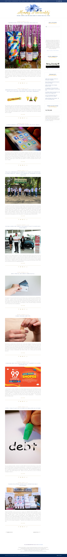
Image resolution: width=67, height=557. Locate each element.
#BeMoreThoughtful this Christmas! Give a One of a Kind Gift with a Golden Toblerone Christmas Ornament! (23, 90)
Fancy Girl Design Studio (13, 555)
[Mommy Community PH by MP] (53, 67)
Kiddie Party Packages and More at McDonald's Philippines (51, 79)
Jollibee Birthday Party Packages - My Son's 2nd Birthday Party (52, 99)
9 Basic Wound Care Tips (23, 316)
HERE (48, 119)
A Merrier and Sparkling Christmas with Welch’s (23, 22)
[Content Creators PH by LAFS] (52, 68)
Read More (23, 79)
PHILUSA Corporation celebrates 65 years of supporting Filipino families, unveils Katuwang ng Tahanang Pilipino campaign (23, 173)
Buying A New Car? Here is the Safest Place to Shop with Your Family (22, 227)
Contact (51, 50)
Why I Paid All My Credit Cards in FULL (23, 273)
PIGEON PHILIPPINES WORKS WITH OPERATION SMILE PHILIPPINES (23, 484)
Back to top (59, 555)
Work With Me (56, 50)
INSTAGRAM (40, 544)
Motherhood (15, 1)
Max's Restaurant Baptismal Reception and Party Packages (52, 82)
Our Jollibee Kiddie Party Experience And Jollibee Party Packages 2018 (52, 92)
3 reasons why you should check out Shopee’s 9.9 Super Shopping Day (23, 364)
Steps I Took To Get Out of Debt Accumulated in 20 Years (23, 408)
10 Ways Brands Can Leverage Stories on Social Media (23, 124)
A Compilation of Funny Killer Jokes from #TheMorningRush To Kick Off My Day (52, 89)
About (10, 1)
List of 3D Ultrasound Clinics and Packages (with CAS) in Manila (51, 96)
